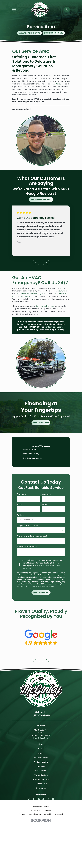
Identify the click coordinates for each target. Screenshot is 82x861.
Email (44, 504)
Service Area (41, 783)
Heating (41, 766)
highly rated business (44, 306)
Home (41, 749)
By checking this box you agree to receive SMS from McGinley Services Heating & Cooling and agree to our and (42, 564)
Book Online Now (53, 32)
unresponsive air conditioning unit (30, 293)
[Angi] (43, 799)
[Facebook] (33, 799)
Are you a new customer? (28, 525)
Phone (19, 504)
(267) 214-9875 (35, 327)
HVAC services (58, 84)
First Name (21, 494)
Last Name (46, 494)
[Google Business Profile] (29, 799)
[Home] (40, 9)
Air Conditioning (41, 762)
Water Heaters (41, 775)
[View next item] (45, 262)
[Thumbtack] (53, 799)
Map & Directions (41, 738)
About (41, 753)
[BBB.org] (48, 799)
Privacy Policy (44, 565)
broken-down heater (60, 291)
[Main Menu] (14, 10)
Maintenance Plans (41, 779)
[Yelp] (38, 799)
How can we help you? (27, 546)
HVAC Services (41, 770)
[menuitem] (22, 814)
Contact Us (41, 788)
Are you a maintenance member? (32, 536)
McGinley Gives (41, 757)
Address (20, 515)
